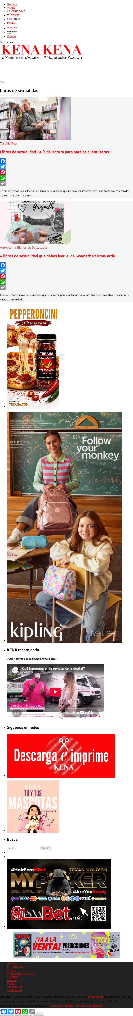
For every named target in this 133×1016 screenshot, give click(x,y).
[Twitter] (66, 167)
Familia (11, 980)
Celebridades (16, 11)
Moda (11, 7)
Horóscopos (15, 987)
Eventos (12, 977)
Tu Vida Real (8, 143)
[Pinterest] (66, 172)
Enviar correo (96, 997)
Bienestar (23, 247)
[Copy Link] (66, 183)
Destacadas (39, 247)
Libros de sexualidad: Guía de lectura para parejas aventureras (54, 152)
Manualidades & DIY (20, 973)
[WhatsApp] (66, 178)
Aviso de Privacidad (61, 1006)
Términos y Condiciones (89, 1006)
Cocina (11, 970)
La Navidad (14, 990)
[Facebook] (66, 161)
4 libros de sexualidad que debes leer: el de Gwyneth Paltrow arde (57, 256)
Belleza (12, 4)
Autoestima (8, 247)
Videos (11, 36)
